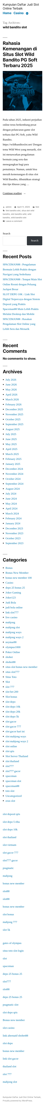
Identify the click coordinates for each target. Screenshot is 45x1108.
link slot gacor (10, 1058)
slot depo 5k (12, 716)
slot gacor (11, 721)
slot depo (11, 702)
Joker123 (11, 597)
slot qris (10, 751)
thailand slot (9, 1066)
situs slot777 (12, 672)
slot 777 (10, 687)
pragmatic (8, 868)
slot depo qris (10, 1012)
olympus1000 (13, 647)
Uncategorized (14, 796)
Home (7, 13)
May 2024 (11, 503)
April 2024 (11, 508)
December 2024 (14, 469)
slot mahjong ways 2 (17, 741)
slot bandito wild (18, 214)
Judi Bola (11, 602)
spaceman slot (13, 781)
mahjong (10, 622)
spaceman (11, 776)
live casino (11, 617)
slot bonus (8, 914)
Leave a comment (14, 221)
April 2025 (11, 449)
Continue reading (14, 193)
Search (6, 233)
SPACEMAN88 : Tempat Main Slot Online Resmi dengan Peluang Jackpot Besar (22, 284)
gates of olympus (12, 943)
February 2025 (14, 459)
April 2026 (11, 394)
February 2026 (14, 404)
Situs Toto (11, 677)
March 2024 (12, 513)
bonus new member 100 (19, 578)
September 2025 (14, 424)
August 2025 (13, 429)
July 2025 (11, 434)
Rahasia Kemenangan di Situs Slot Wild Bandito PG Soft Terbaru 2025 (20, 54)
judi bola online (14, 607)
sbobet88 (11, 662)
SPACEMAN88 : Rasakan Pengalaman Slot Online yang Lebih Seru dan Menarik (19, 324)
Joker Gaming (13, 592)
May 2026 (11, 389)
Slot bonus (11, 697)
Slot (37, 207)
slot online (11, 746)
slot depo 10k (13, 706)
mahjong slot (13, 627)
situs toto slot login (13, 950)
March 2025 (12, 454)
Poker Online (13, 652)
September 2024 (14, 484)
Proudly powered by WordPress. (17, 1100)
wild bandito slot (18, 217)
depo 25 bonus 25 (15, 587)
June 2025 (11, 439)
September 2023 (14, 543)
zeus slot (10, 801)
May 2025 (11, 444)
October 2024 (13, 479)
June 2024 (11, 498)
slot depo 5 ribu (11, 822)
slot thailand (12, 761)
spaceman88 (12, 786)
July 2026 (11, 379)
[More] (27, 13)
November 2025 (14, 414)
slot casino (8, 1028)
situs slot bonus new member (21, 667)
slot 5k (6, 930)
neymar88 (11, 642)
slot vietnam (9, 845)
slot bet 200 (12, 692)
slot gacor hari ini (15, 731)
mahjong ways (14, 632)
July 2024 (11, 493)
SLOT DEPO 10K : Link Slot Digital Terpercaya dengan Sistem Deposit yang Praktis (21, 299)
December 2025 (14, 409)
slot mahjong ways (16, 736)
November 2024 (14, 474)
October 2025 (13, 419)
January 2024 (13, 523)
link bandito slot (13, 210)
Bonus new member (14, 1020)
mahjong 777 (10, 922)
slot (5, 958)
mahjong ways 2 (15, 637)
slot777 (10, 766)
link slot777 (12, 612)
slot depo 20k (13, 711)
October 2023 (13, 538)
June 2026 (11, 384)
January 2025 (13, 464)
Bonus (9, 568)
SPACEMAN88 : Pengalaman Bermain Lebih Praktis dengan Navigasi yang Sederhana (19, 269)
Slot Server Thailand (17, 756)
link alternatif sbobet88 (15, 1035)
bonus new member (13, 883)
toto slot (10, 791)
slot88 (6, 891)
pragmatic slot (10, 1004)
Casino (19, 13)
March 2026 (12, 399)
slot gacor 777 (13, 726)
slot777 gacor (13, 771)
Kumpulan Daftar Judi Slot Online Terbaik (21, 6)
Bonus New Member (17, 573)
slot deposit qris (11, 814)
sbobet (9, 657)
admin (9, 207)
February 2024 (14, 518)
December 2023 (14, 528)
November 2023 (14, 533)
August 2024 (13, 489)
